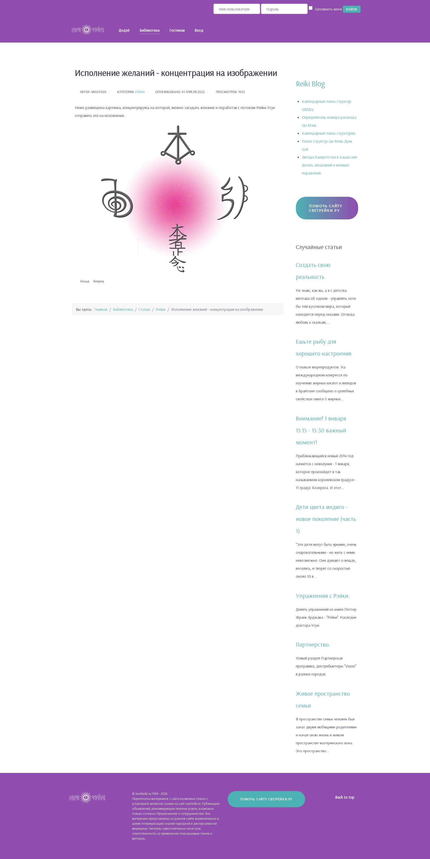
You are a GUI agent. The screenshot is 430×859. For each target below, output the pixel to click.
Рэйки (140, 92)
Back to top (345, 797)
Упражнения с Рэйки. (323, 595)
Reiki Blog (310, 83)
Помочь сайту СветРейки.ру (325, 208)
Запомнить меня (328, 8)
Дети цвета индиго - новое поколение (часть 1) (326, 518)
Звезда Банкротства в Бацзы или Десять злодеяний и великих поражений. (329, 164)
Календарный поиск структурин (328, 133)
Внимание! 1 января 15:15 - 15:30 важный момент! (321, 430)
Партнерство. (313, 644)
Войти (351, 9)
